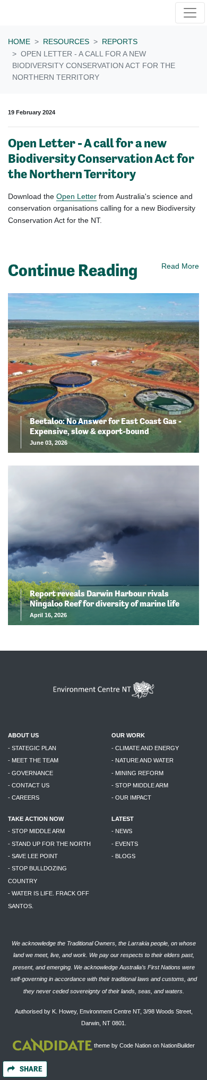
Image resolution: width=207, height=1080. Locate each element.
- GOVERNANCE (30, 773)
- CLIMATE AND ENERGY (145, 748)
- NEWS (121, 831)
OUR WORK (128, 735)
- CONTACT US (28, 785)
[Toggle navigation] (190, 12)
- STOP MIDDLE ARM (139, 785)
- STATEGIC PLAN (32, 748)
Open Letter (76, 196)
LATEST (122, 819)
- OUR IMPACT (131, 797)
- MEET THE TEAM (33, 760)
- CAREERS (23, 797)
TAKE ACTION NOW (36, 819)
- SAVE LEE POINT (33, 856)
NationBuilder (178, 1045)
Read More (180, 266)
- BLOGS (123, 856)
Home (19, 41)
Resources (66, 41)
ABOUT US (23, 735)
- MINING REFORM (137, 773)
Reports (119, 41)
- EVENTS (124, 844)
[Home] (42, 13)
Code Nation (135, 1045)
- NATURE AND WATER (142, 760)
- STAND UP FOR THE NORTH (49, 844)
